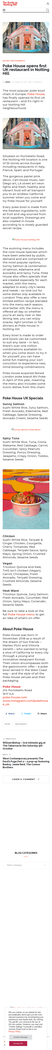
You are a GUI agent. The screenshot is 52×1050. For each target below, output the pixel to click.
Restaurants (18, 61)
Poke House (36, 94)
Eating (6, 61)
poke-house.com (15, 697)
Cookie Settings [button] (21, 1037)
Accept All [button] (18, 1043)
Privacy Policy (14, 1031)
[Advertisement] (26, 819)
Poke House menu (21, 614)
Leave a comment (24, 779)
